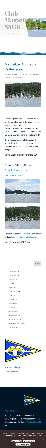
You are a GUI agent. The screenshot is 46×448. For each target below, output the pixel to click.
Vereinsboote (13, 311)
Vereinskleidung (14, 315)
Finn (38, 74)
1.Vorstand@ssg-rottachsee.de (24, 237)
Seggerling (12, 307)
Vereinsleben (13, 319)
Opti (10, 295)
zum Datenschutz (23, 444)
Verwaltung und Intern (16, 323)
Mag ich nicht (29, 441)
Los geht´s (16, 441)
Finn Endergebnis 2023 (14, 175)
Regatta (7, 78)
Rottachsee (13, 303)
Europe (32, 74)
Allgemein (12, 271)
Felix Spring (12, 74)
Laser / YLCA (13, 291)
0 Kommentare (17, 78)
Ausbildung (12, 275)
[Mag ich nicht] (43, 439)
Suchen (37, 264)
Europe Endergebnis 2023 (16, 170)
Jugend (11, 287)
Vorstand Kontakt (33, 422)
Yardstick (12, 327)
